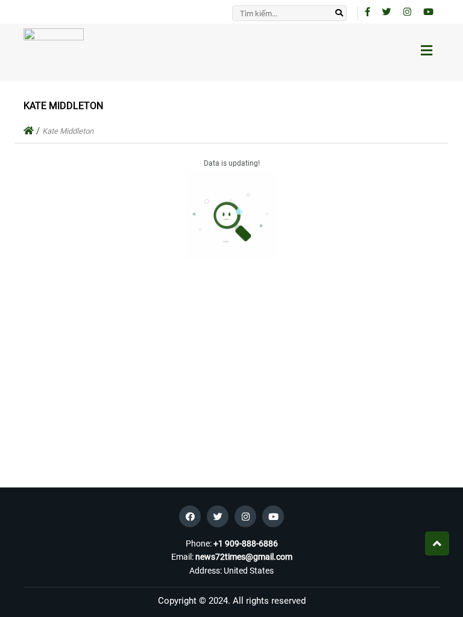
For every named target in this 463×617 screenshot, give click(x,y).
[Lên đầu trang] (437, 543)
